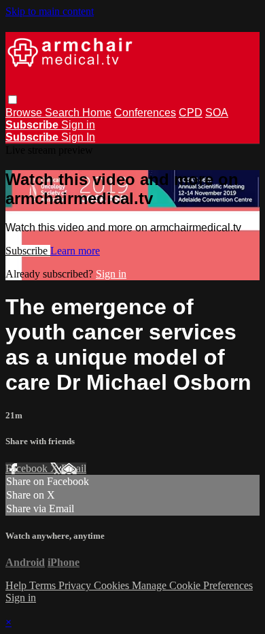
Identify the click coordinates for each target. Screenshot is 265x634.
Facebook (27, 468)
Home (96, 112)
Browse (25, 112)
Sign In (78, 137)
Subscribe (27, 250)
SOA (216, 112)
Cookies (113, 585)
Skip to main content (49, 11)
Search (63, 112)
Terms (43, 585)
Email (73, 468)
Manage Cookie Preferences (192, 585)
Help (17, 585)
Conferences (145, 112)
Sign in (78, 125)
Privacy (76, 585)
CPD (190, 112)
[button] (12, 99)
